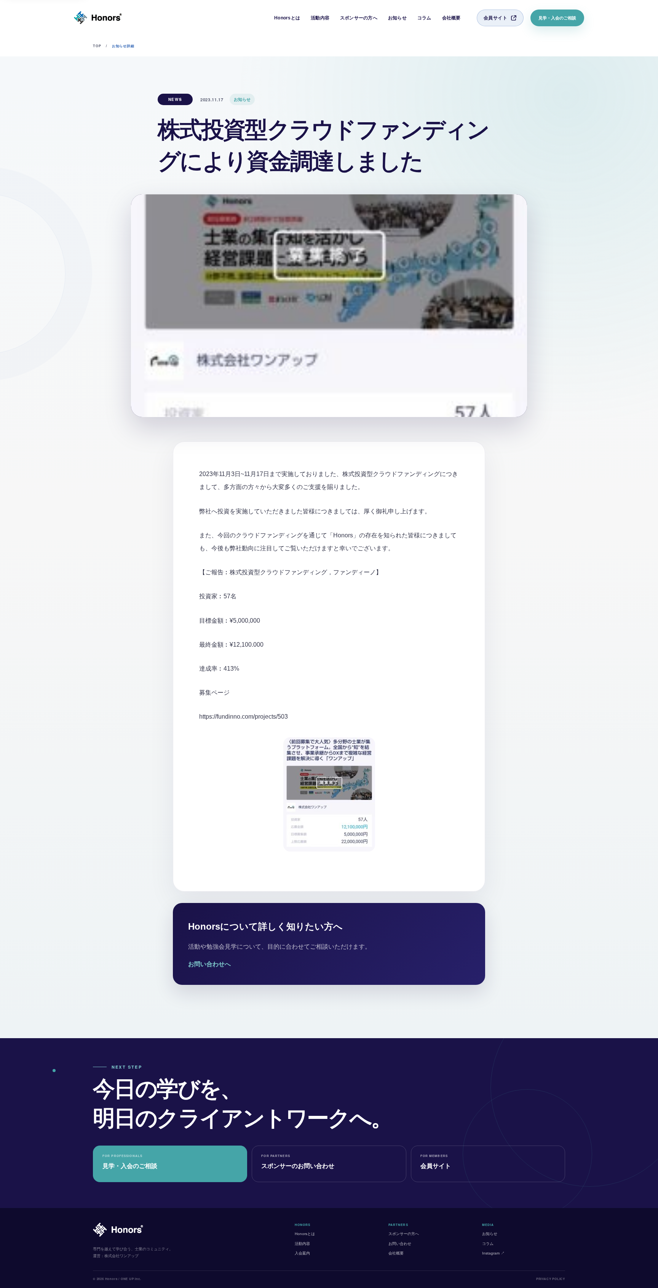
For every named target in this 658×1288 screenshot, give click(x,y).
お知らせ (397, 18)
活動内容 (320, 18)
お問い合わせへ (209, 964)
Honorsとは (287, 18)
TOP (97, 45)
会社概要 (451, 18)
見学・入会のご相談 (557, 18)
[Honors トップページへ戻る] (98, 18)
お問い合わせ (399, 1244)
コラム (424, 18)
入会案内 (302, 1253)
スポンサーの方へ (358, 18)
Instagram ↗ (493, 1253)
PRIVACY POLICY (550, 1279)
